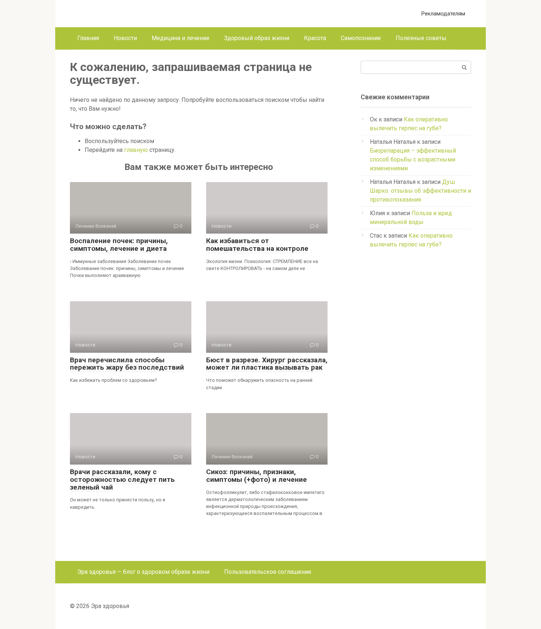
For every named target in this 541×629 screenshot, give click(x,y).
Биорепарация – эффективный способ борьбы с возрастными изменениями (413, 159)
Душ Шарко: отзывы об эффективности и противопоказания (420, 190)
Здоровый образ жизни (256, 38)
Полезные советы (421, 38)
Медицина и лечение (180, 38)
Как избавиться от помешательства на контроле (257, 245)
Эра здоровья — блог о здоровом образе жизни (143, 571)
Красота (315, 38)
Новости (125, 38)
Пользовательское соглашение (267, 571)
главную (136, 149)
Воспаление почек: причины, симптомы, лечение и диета (119, 245)
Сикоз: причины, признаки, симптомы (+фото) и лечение (256, 476)
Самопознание (361, 38)
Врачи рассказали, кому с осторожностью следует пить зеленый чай (122, 479)
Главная (88, 38)
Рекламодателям (443, 13)
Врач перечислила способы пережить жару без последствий (127, 364)
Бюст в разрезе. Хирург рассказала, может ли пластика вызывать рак (267, 364)
